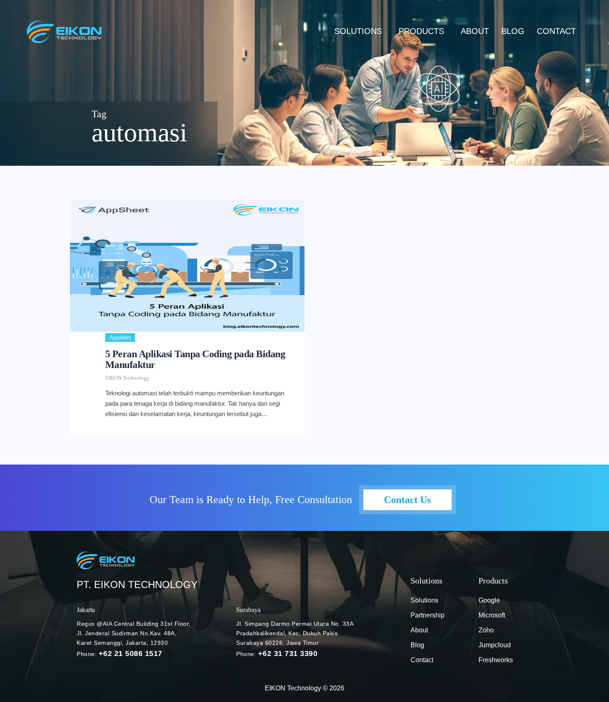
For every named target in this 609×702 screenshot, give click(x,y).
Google (489, 600)
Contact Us (407, 499)
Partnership (428, 615)
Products (421, 31)
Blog (417, 645)
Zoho (486, 630)
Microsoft (492, 615)
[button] (360, 31)
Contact (556, 31)
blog (512, 31)
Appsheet (120, 337)
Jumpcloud (495, 645)
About (475, 31)
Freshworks (496, 659)
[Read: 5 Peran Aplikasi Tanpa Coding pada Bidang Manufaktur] (187, 266)
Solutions (358, 31)
